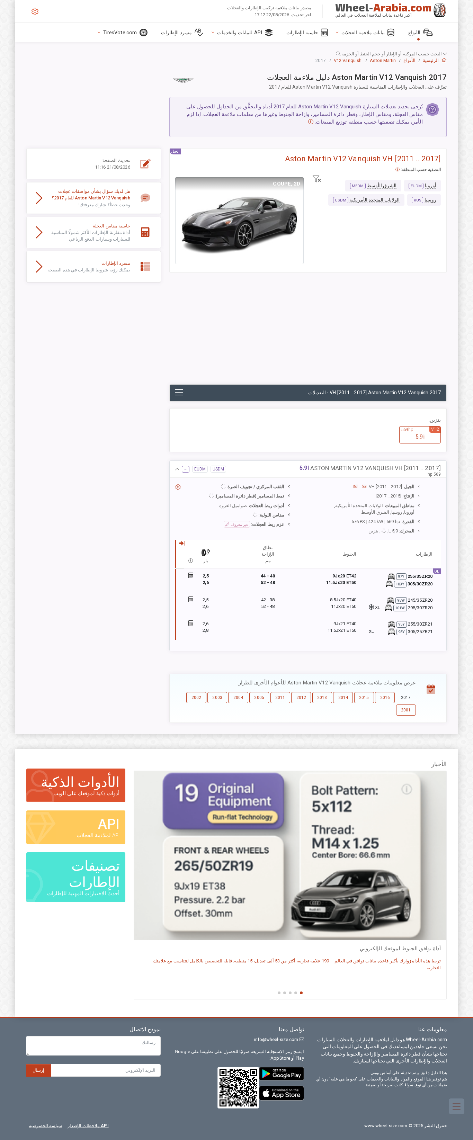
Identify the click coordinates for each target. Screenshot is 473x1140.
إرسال (38, 1070)
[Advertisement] (308, 332)
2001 (406, 710)
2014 (343, 697)
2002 (196, 697)
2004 (238, 697)
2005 (259, 697)
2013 (322, 697)
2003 (217, 697)
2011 (280, 697)
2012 (301, 697)
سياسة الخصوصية (45, 1125)
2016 (385, 697)
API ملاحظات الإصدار (88, 1125)
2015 (364, 697)
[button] (236, 54)
